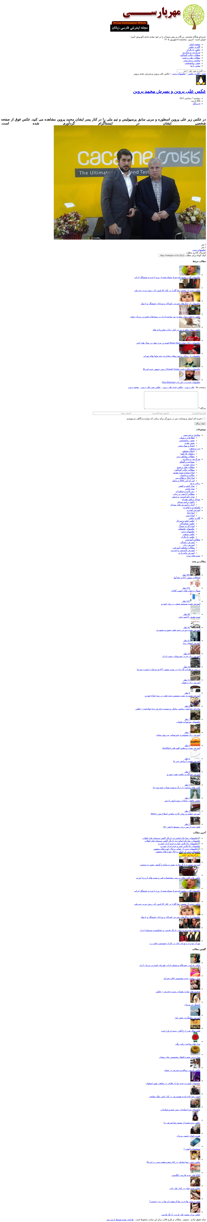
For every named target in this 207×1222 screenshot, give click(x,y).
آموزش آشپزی (193, 510)
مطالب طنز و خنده (191, 58)
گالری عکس (194, 47)
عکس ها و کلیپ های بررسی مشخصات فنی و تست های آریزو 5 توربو (168, 878)
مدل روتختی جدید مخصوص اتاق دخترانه (182, 978)
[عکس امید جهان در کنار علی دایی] (195, 1185)
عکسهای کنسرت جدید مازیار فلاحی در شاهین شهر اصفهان (173, 1083)
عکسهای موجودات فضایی (188, 722)
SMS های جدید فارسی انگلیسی (185, 1175)
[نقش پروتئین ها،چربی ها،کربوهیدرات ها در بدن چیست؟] (195, 1199)
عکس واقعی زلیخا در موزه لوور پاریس (182, 800)
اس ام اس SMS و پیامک (183, 480)
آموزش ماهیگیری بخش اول (187, 1018)
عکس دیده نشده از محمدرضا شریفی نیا (182, 1123)
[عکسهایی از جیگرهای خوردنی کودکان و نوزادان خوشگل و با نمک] (189, 301)
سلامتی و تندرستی (191, 60)
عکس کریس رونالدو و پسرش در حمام (182, 1070)
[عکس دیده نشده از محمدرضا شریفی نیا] (195, 1120)
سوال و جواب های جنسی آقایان (185, 590)
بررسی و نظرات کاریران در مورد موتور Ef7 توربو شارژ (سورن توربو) (168, 669)
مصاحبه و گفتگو (187, 462)
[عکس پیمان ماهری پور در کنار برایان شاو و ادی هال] (189, 327)
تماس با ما (195, 66)
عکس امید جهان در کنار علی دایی (184, 1188)
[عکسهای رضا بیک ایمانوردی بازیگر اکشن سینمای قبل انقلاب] (171, 838)
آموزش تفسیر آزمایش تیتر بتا (186, 761)
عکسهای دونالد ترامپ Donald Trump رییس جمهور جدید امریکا (171, 369)
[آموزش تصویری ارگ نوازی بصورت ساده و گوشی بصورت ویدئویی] (189, 862)
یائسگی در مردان (192, 1004)
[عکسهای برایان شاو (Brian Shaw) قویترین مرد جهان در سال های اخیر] (189, 340)
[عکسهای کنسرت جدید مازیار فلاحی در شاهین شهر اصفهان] (195, 1080)
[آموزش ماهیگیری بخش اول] (195, 1015)
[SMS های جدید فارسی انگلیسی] (195, 1172)
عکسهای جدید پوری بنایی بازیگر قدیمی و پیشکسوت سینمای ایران (170, 930)
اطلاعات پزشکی (187, 438)
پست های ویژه (193, 555)
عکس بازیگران (193, 50)
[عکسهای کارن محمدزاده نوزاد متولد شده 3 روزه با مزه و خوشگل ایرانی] (189, 274)
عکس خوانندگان (187, 523)
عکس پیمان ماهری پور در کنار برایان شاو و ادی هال (176, 330)
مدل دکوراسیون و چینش (183, 497)
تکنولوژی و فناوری (191, 507)
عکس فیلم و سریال (185, 521)
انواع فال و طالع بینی (185, 478)
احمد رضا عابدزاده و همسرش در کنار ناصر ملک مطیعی (174, 1096)
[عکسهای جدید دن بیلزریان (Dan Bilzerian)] (189, 379)
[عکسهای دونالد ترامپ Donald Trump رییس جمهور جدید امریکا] (189, 366)
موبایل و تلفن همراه (191, 499)
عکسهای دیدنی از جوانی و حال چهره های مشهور (177, 851)
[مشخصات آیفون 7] (195, 1146)
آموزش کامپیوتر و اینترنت (183, 550)
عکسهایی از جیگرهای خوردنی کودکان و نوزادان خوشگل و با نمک (170, 303)
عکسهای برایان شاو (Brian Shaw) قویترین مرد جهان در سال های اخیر (168, 343)
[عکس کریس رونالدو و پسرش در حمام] (195, 1067)
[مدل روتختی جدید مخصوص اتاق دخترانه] (195, 976)
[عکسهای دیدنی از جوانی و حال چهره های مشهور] (176, 849)
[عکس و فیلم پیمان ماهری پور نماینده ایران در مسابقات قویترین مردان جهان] (189, 314)
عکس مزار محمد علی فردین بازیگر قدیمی (180, 1214)
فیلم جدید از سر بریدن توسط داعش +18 (181, 827)
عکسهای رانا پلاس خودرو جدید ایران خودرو (180, 846)
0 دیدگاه (196, 103)
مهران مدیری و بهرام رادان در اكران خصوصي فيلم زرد (175, 943)
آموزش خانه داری (186, 553)
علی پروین (189, 387)
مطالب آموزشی (192, 539)
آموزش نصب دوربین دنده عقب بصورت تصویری (178, 630)
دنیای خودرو (189, 464)
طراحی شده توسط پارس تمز (120, 1219)
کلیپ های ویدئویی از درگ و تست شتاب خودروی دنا (176, 787)
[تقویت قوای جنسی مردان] (195, 1133)
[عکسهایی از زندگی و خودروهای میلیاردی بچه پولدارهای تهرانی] (189, 353)
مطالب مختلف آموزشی (183, 547)
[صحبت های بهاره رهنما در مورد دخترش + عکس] (195, 989)
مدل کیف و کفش (186, 486)
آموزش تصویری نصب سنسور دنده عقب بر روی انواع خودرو (172, 695)
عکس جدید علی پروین (172, 387)
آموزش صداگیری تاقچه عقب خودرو (183, 774)
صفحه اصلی (194, 44)
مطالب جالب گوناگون (190, 55)
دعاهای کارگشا (188, 454)
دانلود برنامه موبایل (186, 502)
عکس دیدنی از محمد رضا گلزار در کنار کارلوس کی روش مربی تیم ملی (167, 290)
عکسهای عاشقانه (186, 529)
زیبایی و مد (195, 483)
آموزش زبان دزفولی (190, 682)
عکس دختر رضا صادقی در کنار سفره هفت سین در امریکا (173, 1162)
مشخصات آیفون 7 (191, 1149)
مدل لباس (190, 488)
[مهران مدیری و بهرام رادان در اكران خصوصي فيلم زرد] (189, 941)
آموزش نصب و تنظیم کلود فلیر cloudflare (181, 748)
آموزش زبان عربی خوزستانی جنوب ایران (181, 656)
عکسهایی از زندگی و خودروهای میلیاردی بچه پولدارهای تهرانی (171, 356)
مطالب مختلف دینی (185, 456)
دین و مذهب (194, 448)
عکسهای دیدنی (179, 74)
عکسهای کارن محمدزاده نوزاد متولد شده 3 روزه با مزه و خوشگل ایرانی (167, 277)
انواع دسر (190, 515)
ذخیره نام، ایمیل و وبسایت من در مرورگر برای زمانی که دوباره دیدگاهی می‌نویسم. (164, 418)
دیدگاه (202, 408)
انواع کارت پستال (187, 526)
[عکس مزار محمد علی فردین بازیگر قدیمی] (195, 1212)
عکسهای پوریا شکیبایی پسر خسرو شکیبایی (180, 1109)
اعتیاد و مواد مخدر (186, 446)
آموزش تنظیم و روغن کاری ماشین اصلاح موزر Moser (175, 814)
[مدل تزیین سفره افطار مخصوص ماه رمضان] (195, 1054)
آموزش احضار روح (191, 643)
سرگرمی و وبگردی (191, 52)
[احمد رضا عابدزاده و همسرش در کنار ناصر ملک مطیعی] (195, 1094)
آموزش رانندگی (187, 542)
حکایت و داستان (187, 475)
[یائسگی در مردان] (195, 1002)
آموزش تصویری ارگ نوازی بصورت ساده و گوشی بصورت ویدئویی (170, 864)
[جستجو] (205, 71)
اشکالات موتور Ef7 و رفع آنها (187, 577)
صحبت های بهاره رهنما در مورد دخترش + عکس (178, 991)
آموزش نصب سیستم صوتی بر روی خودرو (180, 604)
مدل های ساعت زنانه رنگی (187, 1044)
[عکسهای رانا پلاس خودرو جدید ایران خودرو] (179, 843)
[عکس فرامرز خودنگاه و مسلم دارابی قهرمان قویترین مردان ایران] (195, 962)
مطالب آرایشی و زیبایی (184, 494)
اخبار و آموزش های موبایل (182, 505)
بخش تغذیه (190, 443)
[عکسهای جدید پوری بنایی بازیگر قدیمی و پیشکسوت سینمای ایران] (189, 927)
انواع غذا (191, 513)
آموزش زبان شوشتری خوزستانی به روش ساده (178, 735)
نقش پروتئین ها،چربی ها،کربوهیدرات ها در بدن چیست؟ (174, 1201)
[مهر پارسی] (156, 30)
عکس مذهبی (188, 534)
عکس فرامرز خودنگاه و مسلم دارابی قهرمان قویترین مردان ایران (169, 965)
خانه (204, 74)
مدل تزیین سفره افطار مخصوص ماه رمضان (179, 1057)
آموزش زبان (189, 545)
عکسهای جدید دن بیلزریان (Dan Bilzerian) (181, 382)
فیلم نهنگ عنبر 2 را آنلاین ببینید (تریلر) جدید (180, 1031)
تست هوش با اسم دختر (189, 617)
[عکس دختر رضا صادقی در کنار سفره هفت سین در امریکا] (195, 1159)
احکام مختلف (188, 451)
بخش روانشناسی (192, 63)
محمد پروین (133, 387)
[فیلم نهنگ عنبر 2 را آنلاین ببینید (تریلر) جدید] (195, 1028)
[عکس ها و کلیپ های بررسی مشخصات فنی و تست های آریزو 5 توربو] (189, 875)
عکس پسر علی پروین (151, 387)
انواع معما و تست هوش (184, 472)
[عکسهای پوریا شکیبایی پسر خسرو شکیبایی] (195, 1107)
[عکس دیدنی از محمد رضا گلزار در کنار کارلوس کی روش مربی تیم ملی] (189, 288)
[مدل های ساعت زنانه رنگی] (195, 1041)
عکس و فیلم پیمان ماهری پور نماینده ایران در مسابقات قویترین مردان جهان (165, 316)
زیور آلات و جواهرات (185, 491)
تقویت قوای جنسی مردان (188, 1136)
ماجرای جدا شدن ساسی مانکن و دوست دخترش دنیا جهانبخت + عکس (167, 709)
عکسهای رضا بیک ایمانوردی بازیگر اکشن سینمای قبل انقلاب (172, 841)
